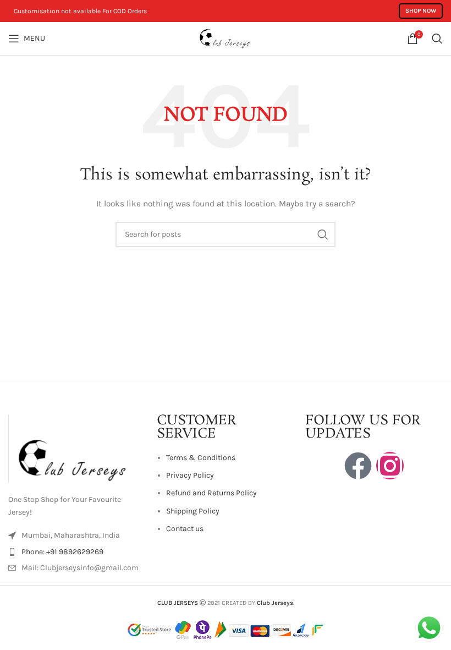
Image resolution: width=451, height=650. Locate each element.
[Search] (437, 39)
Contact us (185, 528)
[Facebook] (358, 465)
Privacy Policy (190, 475)
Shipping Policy (192, 511)
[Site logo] (225, 37)
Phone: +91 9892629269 (62, 551)
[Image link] (77, 447)
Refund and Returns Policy (211, 493)
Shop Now (420, 10)
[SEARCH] (323, 234)
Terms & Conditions (200, 457)
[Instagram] (390, 465)
